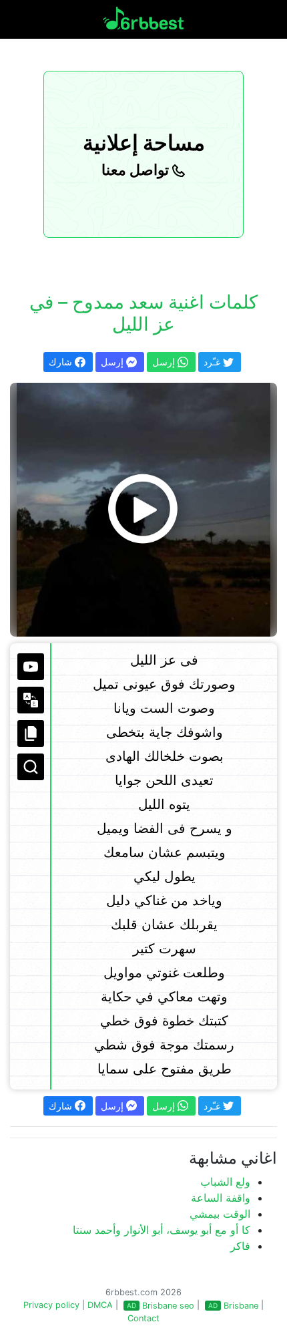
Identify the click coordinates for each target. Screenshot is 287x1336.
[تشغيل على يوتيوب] (30, 666)
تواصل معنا (136, 169)
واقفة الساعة (220, 1197)
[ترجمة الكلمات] (30, 700)
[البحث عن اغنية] (30, 767)
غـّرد (213, 361)
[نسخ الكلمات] (30, 733)
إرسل (113, 361)
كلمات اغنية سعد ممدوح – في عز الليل (143, 313)
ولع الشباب (225, 1181)
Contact (143, 1318)
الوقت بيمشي (220, 1213)
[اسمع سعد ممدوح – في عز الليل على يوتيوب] (143, 510)
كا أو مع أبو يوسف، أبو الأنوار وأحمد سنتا (161, 1229)
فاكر (240, 1245)
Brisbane (241, 1306)
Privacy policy (51, 1305)
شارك (62, 361)
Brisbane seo (168, 1306)
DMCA (100, 1305)
